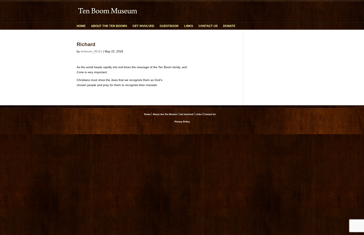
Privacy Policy (182, 121)
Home (81, 26)
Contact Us (208, 26)
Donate (229, 26)
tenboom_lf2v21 (91, 51)
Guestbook (169, 26)
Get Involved (143, 26)
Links (188, 26)
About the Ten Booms (109, 26)
